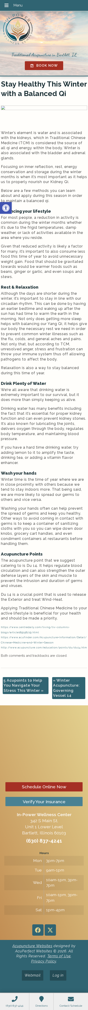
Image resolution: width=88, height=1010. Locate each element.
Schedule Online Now (44, 786)
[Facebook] (38, 930)
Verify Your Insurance (44, 801)
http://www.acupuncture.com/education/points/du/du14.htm (44, 647)
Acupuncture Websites (32, 946)
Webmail (33, 975)
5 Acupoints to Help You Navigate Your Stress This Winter (24, 685)
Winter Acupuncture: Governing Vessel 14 (66, 688)
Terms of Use (59, 956)
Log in (58, 975)
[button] (6, 208)
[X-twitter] (50, 930)
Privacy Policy (43, 961)
